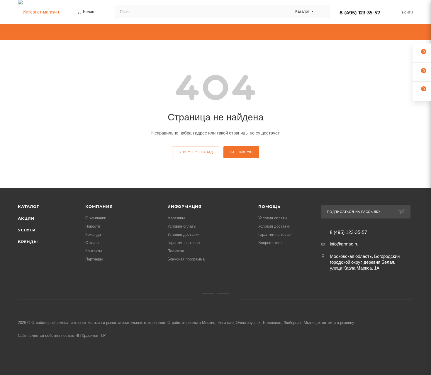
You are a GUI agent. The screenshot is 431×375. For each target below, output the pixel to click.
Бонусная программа (186, 259)
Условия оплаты (181, 226)
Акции (26, 218)
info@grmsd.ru (344, 243)
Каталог (28, 206)
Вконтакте (208, 299)
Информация (184, 206)
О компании (95, 218)
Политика (175, 251)
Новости (92, 226)
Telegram (223, 299)
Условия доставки (183, 234)
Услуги (27, 230)
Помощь (269, 206)
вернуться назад (196, 152)
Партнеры (94, 259)
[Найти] (323, 12)
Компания (99, 206)
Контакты (93, 251)
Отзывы (92, 243)
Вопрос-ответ (270, 243)
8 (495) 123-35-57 (360, 13)
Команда (93, 234)
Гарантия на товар (183, 243)
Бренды (28, 241)
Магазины (176, 218)
